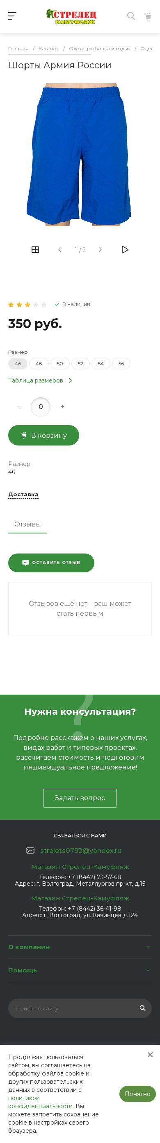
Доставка (23, 494)
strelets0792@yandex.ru (80, 851)
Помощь (22, 970)
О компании (29, 947)
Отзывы (27, 524)
